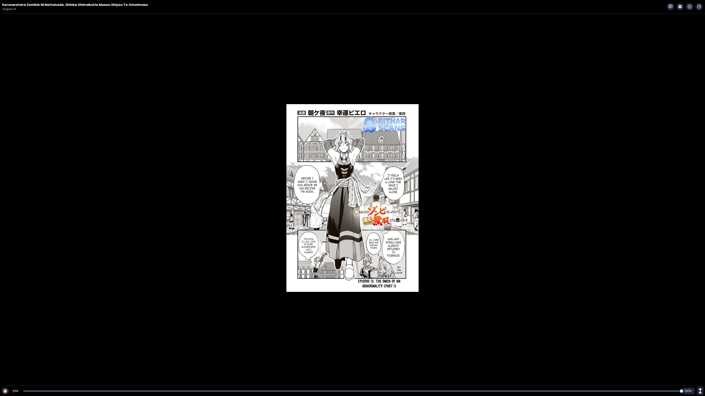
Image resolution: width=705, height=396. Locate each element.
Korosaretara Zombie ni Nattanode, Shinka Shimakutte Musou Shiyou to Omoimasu (75, 4)
